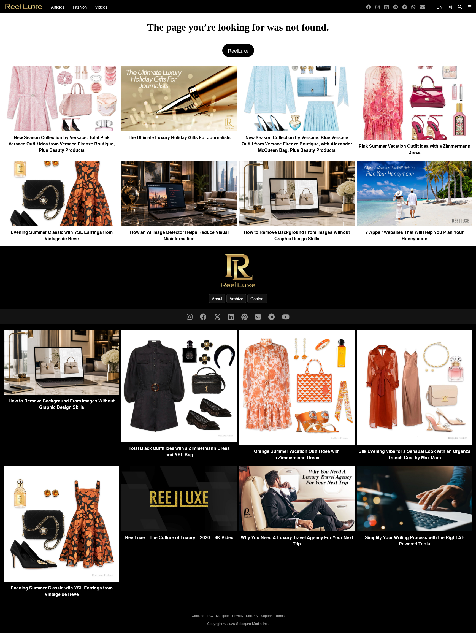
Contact (257, 298)
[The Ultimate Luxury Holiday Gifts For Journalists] (179, 129)
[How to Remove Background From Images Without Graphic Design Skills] (297, 224)
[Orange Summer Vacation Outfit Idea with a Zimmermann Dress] (297, 443)
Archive (236, 298)
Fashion (80, 7)
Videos (101, 7)
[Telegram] (405, 6)
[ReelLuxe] (238, 270)
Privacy (237, 615)
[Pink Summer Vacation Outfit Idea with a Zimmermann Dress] (414, 137)
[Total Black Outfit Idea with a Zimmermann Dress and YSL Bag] (179, 440)
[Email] (422, 6)
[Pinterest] (395, 6)
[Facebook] (368, 6)
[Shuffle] (450, 6)
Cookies (198, 615)
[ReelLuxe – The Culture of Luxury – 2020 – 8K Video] (179, 529)
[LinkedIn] (386, 6)
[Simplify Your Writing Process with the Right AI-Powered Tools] (414, 529)
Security (252, 615)
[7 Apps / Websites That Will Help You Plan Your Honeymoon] (414, 224)
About (217, 298)
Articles (57, 7)
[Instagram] (378, 6)
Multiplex (222, 615)
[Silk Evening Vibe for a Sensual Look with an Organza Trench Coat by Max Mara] (414, 443)
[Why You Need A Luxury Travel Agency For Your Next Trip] (297, 529)
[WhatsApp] (413, 6)
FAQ (210, 615)
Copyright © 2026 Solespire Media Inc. (238, 623)
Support (267, 615)
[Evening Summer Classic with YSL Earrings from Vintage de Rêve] (61, 224)
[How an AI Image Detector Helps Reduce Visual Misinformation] (179, 224)
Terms (280, 615)
